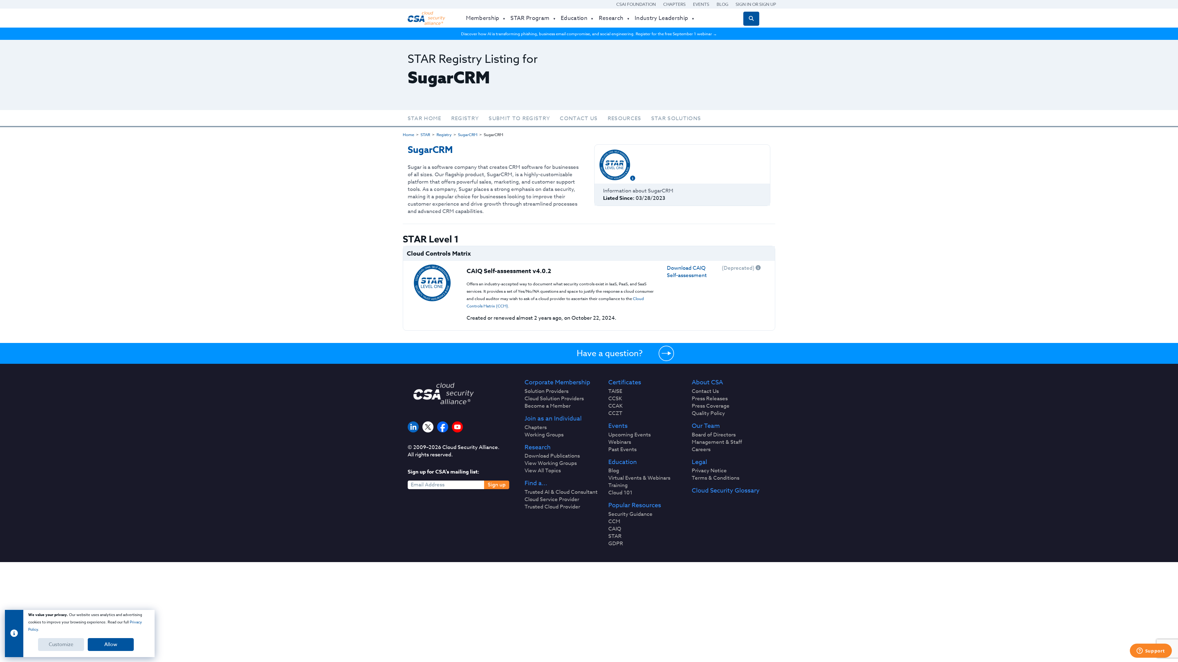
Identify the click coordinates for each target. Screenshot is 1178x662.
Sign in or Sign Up (756, 4)
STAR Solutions (676, 118)
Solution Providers (546, 391)
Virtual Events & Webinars (639, 478)
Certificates (624, 382)
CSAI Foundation (636, 4)
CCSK (615, 398)
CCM (614, 521)
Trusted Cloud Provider (552, 507)
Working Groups (544, 435)
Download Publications (552, 456)
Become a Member (548, 406)
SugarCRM (467, 134)
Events (701, 4)
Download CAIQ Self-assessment (687, 271)
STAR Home (424, 118)
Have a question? (610, 353)
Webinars (619, 442)
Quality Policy (708, 413)
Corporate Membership (557, 382)
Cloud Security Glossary (726, 491)
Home (408, 134)
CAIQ (614, 529)
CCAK (615, 406)
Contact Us (579, 118)
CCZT (615, 413)
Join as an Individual (553, 419)
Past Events (622, 449)
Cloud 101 (620, 492)
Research (538, 447)
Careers (701, 449)
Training (618, 485)
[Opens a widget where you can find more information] (1151, 651)
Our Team (706, 426)
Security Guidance (630, 514)
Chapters (674, 4)
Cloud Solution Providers (554, 398)
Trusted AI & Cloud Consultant (561, 492)
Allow (110, 644)
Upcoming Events (629, 435)
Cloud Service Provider (552, 499)
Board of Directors (714, 435)
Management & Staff (717, 442)
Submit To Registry (519, 118)
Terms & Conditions (715, 478)
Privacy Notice (709, 470)
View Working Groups (551, 463)
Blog (722, 4)
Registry (465, 118)
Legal (699, 462)
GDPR (615, 543)
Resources (624, 118)
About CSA (707, 382)
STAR (425, 134)
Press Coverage (711, 406)
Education (622, 462)
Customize (61, 644)
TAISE (615, 391)
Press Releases (710, 398)
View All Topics (543, 470)
